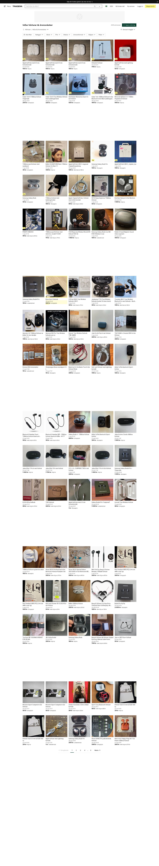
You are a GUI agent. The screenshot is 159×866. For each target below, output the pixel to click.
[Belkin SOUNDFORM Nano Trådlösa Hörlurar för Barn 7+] (56, 151)
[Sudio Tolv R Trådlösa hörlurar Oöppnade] (33, 84)
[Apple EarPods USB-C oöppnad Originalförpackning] (79, 151)
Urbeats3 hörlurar (97, 63)
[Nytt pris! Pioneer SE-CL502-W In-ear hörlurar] (56, 591)
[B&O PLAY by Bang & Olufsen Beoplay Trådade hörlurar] (102, 557)
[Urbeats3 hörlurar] (102, 50)
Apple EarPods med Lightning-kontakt (124, 64)
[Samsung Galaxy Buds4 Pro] (33, 287)
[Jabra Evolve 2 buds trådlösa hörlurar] (125, 422)
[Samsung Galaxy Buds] (33, 185)
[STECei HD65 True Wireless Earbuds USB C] (79, 287)
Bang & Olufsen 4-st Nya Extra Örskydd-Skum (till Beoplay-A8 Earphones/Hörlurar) (101, 604)
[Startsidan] (17, 6)
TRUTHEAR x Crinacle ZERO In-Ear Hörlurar (125, 334)
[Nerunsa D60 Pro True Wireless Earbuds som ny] (56, 321)
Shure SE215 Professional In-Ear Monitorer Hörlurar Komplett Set (56, 570)
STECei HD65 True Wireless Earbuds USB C (77, 300)
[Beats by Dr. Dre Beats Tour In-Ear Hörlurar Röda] (79, 354)
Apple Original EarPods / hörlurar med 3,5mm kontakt (79, 199)
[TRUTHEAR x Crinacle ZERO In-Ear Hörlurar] (125, 321)
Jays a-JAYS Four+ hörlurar (123, 637)
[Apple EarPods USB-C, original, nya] (125, 151)
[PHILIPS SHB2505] (33, 219)
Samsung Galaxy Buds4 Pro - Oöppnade (123, 469)
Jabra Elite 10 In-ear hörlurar (54, 468)
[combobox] (61, 6)
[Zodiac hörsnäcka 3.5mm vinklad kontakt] (79, 692)
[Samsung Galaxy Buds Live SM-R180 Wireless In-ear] (102, 219)
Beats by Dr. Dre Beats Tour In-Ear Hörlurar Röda (79, 368)
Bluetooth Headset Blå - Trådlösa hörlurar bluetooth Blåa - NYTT (56, 435)
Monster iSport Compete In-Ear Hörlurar (32, 705)
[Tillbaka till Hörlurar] (23, 29)
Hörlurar (28, 29)
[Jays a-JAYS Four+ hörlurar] (125, 625)
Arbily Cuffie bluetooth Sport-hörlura (124, 368)
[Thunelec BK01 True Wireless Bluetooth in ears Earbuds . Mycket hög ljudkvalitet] (125, 287)
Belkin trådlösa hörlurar (76, 603)
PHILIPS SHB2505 (28, 232)
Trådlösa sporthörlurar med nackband (31, 165)
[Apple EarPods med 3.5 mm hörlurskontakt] (33, 50)
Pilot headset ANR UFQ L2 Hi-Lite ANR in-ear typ (125, 570)
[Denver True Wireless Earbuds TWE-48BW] (79, 321)
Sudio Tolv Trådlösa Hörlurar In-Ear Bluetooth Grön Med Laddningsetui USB (102, 98)
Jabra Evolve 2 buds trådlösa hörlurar (124, 435)
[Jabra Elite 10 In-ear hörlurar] (56, 456)
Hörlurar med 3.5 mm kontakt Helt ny (125, 705)
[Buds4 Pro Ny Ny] (125, 591)
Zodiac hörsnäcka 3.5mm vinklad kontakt (78, 705)
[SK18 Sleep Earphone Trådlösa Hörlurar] (102, 185)
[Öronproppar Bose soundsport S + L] (56, 354)
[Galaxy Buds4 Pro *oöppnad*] (102, 490)
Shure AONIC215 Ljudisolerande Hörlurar (101, 739)
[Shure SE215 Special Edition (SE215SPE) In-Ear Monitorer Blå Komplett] (79, 557)
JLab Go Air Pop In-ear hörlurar (101, 333)
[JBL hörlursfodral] (56, 625)
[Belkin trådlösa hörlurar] (79, 591)
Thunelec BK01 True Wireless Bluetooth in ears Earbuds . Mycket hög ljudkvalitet (125, 300)
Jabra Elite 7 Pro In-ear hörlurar (32, 468)
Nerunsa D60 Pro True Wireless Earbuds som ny (55, 334)
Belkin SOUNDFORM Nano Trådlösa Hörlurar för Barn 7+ (56, 165)
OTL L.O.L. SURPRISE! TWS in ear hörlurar (79, 469)
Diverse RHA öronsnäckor (30, 367)
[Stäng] (157, 2)
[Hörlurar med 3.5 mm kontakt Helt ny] (125, 692)
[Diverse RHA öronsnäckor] (33, 354)
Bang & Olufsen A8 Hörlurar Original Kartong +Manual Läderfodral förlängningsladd (102, 638)
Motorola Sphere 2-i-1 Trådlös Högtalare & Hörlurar (124, 97)
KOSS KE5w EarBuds (29, 502)
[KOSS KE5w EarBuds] (33, 490)
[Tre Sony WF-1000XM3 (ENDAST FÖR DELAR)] (33, 625)
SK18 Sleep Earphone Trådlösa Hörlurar (101, 199)
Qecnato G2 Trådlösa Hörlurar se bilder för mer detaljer (33, 334)
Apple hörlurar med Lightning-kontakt (55, 739)
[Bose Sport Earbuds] (56, 286)
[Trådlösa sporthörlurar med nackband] (33, 151)
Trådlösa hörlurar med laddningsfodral (52, 199)
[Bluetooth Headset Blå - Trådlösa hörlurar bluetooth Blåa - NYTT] (56, 422)
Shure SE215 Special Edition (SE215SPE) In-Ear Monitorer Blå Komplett (78, 570)
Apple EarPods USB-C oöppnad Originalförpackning (78, 165)
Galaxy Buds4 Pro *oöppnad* (101, 502)
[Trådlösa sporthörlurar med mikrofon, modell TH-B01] (56, 219)
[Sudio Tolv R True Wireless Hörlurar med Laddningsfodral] (56, 84)
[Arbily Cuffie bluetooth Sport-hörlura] (125, 354)
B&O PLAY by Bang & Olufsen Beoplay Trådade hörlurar (101, 570)
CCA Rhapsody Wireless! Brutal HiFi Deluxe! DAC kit (79, 233)
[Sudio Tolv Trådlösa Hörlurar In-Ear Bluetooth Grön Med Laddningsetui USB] (102, 84)
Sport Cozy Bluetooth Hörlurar (101, 704)
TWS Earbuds (50, 502)
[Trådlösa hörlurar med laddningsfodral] (56, 185)
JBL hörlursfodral (51, 637)
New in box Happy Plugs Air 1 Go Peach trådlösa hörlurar (125, 739)
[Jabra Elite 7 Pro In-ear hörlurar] (33, 456)
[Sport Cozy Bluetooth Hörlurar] (102, 692)
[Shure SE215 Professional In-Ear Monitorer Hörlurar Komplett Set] (56, 557)
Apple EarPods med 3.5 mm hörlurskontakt (31, 64)
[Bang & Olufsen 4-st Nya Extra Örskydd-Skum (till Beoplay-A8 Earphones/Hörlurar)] (102, 591)
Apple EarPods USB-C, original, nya (125, 164)
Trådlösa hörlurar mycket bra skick (33, 569)
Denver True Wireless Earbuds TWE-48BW (78, 334)
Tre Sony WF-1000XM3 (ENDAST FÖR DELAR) (33, 638)
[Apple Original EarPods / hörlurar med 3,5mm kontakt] (79, 185)
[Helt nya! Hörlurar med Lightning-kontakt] (102, 354)
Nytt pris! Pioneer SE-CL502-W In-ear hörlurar (56, 604)
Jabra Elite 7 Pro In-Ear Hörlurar (101, 468)
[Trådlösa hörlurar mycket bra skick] (33, 557)
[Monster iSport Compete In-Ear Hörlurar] (33, 692)
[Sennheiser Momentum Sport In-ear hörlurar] (79, 84)
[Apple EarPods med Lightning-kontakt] (125, 50)
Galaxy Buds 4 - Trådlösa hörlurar (79, 434)
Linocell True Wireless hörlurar (124, 502)
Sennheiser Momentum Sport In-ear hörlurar (79, 97)
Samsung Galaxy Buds (29, 198)
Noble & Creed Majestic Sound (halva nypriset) (124, 233)
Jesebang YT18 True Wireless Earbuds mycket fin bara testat (101, 300)
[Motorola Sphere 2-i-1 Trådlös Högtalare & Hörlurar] (125, 84)
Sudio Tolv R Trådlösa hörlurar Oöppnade (32, 97)
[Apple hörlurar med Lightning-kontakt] (56, 726)
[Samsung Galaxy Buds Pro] (102, 151)
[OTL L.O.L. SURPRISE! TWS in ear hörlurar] (79, 456)
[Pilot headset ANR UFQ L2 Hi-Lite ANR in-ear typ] (125, 557)
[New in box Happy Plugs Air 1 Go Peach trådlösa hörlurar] (125, 726)
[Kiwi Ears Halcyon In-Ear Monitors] (125, 185)
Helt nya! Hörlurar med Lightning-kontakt (102, 368)
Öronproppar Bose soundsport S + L (56, 368)
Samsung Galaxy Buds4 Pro (31, 299)
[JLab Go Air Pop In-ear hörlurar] (102, 321)
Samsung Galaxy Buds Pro (100, 164)
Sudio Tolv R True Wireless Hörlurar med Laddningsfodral (56, 97)
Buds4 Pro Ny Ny (120, 603)
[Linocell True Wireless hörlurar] (125, 490)
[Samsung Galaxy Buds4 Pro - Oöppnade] (125, 456)
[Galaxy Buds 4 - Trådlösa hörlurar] (79, 422)
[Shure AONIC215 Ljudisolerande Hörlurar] (102, 726)
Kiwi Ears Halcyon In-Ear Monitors (125, 198)
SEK (111, 6)
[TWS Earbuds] (56, 490)
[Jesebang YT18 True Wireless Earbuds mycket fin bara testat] (102, 287)
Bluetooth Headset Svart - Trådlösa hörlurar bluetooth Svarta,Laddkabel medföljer (31, 435)
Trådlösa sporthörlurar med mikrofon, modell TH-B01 (54, 233)
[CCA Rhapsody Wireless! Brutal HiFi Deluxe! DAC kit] (79, 219)
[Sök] (95, 6)
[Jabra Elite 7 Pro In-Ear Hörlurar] (102, 456)
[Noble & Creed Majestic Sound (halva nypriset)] (125, 219)
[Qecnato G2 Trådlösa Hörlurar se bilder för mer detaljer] (33, 321)
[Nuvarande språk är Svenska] (106, 6)
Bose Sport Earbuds (52, 299)
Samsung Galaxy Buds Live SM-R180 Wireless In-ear (101, 233)
